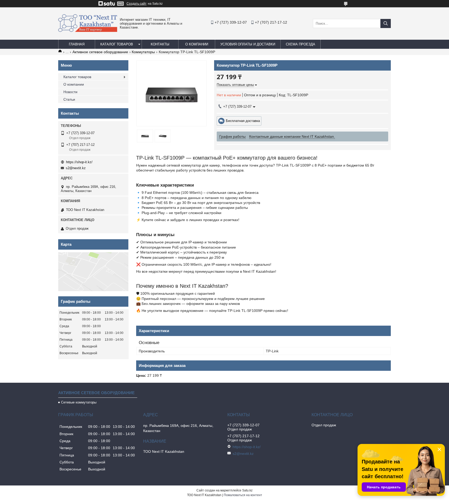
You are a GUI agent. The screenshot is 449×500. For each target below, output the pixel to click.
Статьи (69, 99)
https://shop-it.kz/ (79, 162)
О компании (196, 44)
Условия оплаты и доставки (247, 44)
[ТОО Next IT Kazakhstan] (87, 31)
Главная (76, 44)
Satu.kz (247, 490)
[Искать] (385, 23)
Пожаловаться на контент (243, 495)
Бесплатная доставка (243, 121)
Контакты (160, 44)
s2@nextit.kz (76, 168)
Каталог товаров (116, 44)
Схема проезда (300, 44)
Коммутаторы (143, 52)
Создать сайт (137, 3)
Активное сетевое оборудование (100, 52)
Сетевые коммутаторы (78, 402)
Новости (70, 92)
